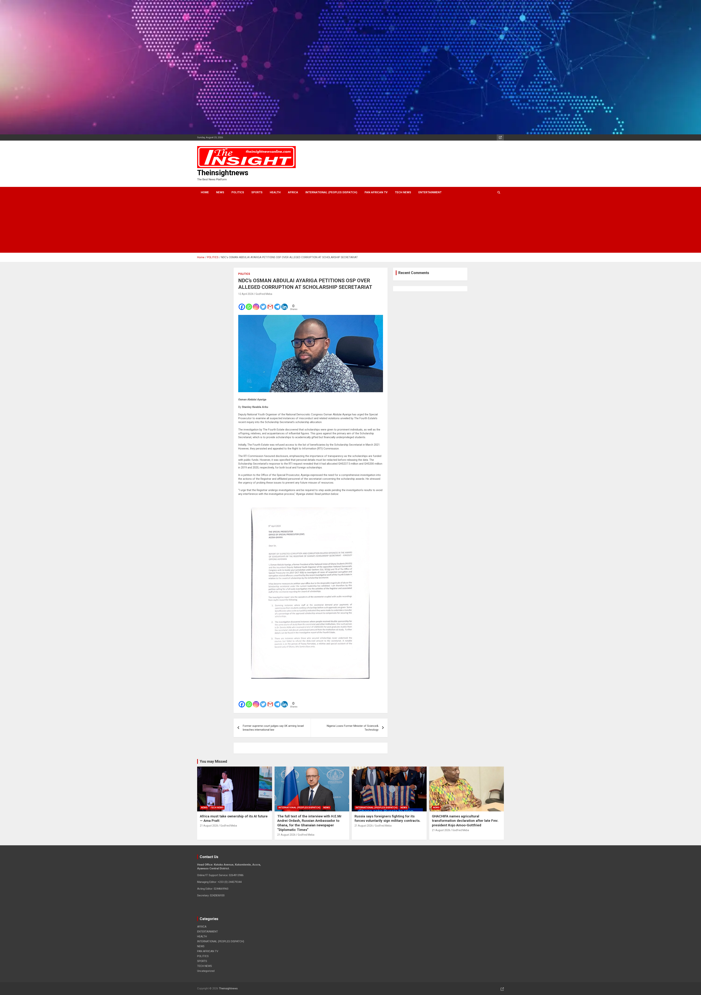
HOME (205, 192)
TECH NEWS (403, 192)
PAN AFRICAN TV (376, 192)
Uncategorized (205, 971)
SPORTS (257, 192)
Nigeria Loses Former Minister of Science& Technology (352, 727)
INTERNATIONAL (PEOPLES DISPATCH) (331, 192)
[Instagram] (256, 304)
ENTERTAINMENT (430, 192)
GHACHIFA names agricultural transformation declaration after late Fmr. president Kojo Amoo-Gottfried (465, 820)
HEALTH (275, 192)
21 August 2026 (209, 825)
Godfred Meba (264, 293)
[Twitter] (263, 304)
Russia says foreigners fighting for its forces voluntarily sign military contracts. (387, 818)
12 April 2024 (245, 293)
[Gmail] (270, 304)
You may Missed (213, 761)
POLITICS (237, 192)
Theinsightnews (222, 172)
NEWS (220, 192)
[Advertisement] (345, 225)
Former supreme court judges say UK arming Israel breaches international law (273, 727)
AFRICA (293, 192)
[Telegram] (277, 304)
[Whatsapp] (249, 304)
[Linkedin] (284, 304)
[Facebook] (242, 304)
